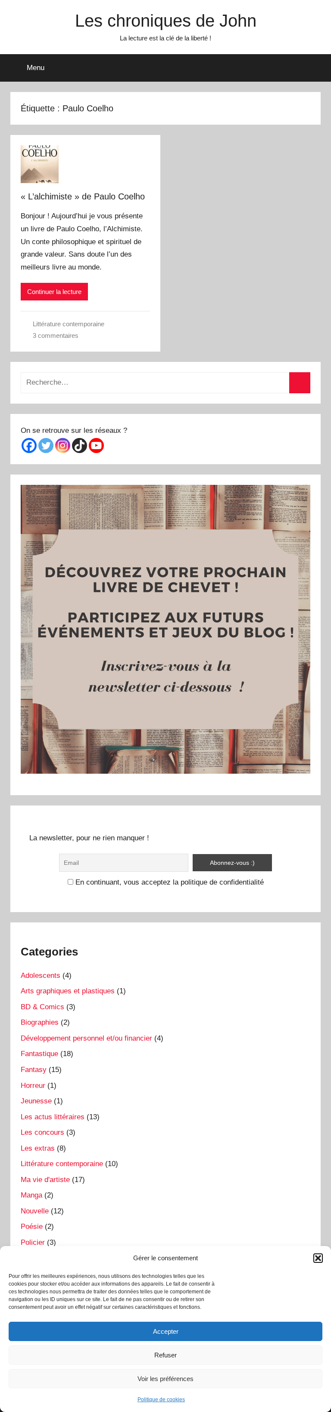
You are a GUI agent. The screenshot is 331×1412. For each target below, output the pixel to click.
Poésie (32, 1226)
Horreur (33, 1085)
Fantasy (34, 1070)
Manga (31, 1195)
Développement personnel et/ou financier (86, 1038)
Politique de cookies (161, 1400)
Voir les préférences (165, 1378)
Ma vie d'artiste (45, 1180)
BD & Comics (42, 1007)
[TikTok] (79, 445)
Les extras (38, 1148)
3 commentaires (55, 335)
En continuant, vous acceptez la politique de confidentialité (168, 882)
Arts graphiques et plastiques (68, 991)
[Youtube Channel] (96, 445)
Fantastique (39, 1054)
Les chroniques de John (165, 20)
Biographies (40, 1022)
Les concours (42, 1132)
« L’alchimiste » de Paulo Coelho (83, 196)
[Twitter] (45, 445)
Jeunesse (36, 1101)
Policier (33, 1242)
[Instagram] (62, 445)
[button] (318, 1258)
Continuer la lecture (54, 291)
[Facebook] (29, 445)
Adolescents (40, 975)
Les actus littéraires (52, 1117)
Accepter (165, 1331)
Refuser (165, 1355)
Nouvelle (35, 1211)
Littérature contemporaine (68, 324)
